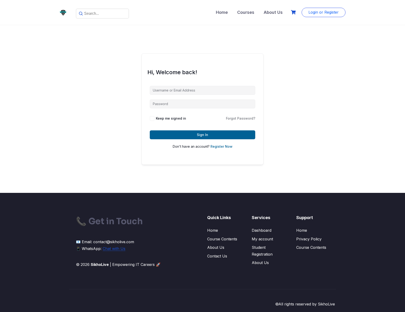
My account (262, 239)
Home (222, 12)
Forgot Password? (240, 118)
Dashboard (261, 230)
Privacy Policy (309, 239)
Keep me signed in (171, 118)
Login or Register (323, 12)
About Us (273, 12)
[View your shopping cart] (294, 12)
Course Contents (222, 239)
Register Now (221, 146)
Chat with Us (114, 248)
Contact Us (217, 256)
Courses (245, 12)
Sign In (202, 135)
